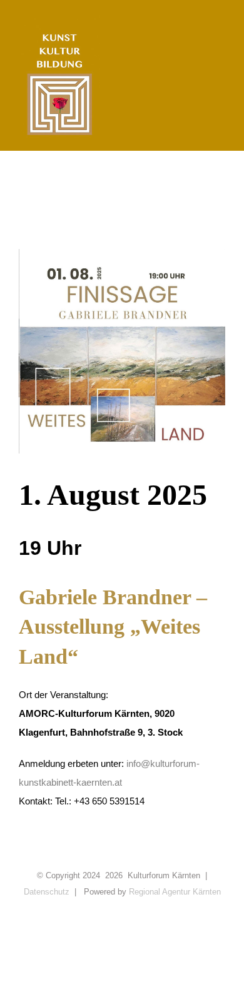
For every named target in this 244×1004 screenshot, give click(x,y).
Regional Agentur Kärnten (175, 891)
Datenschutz (46, 891)
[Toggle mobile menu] (220, 37)
